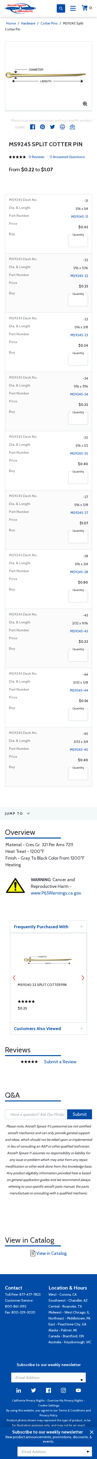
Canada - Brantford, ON (66, 1336)
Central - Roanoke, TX (65, 1306)
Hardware (28, 23)
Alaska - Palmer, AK (62, 1330)
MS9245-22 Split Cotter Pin (42, 984)
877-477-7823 (30, 1294)
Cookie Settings (48, 1405)
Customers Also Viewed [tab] (37, 1028)
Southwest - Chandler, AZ (68, 1300)
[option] (48, 76)
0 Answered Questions (67, 157)
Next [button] (83, 977)
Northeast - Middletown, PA (69, 1318)
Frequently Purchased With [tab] (41, 926)
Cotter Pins (49, 23)
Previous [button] (14, 977)
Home (11, 23)
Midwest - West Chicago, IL (69, 1312)
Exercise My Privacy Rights (65, 1400)
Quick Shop (48, 1009)
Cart (90, 7)
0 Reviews (37, 157)
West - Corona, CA (62, 1294)
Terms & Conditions (71, 1410)
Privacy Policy (48, 1415)
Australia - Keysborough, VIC (69, 1342)
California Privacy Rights (28, 1400)
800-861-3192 (15, 1306)
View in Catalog (51, 1253)
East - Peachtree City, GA (67, 1324)
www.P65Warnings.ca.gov (56, 893)
